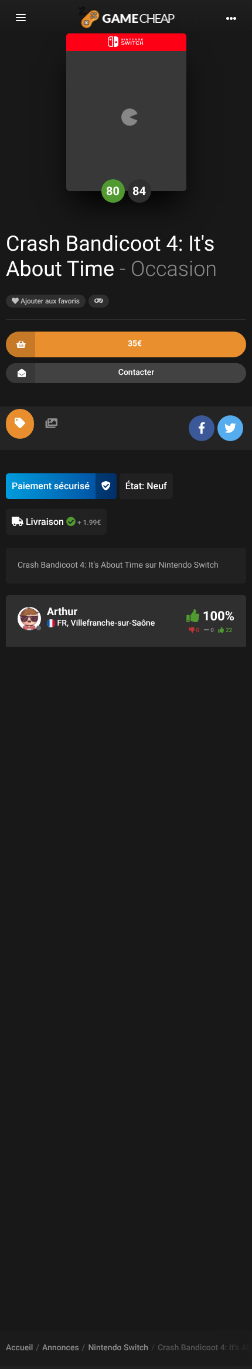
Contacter (136, 372)
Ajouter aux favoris (49, 301)
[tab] (20, 424)
